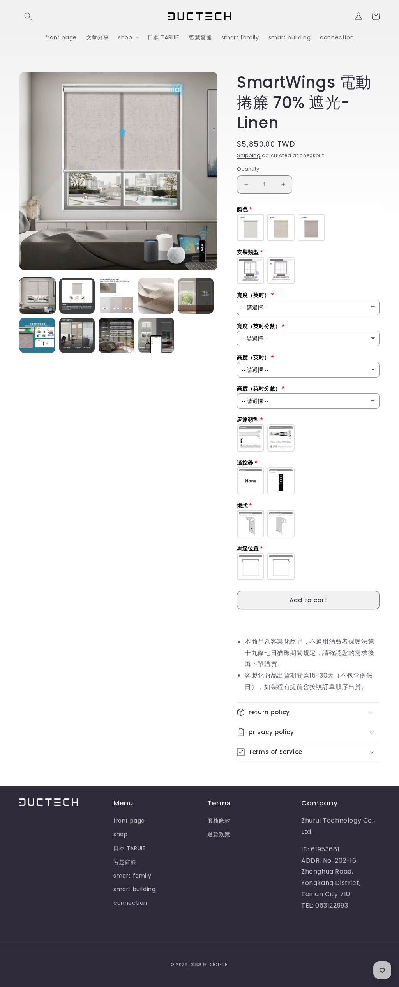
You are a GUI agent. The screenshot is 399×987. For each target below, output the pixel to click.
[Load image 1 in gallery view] (37, 296)
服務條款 (218, 821)
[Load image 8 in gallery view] (116, 335)
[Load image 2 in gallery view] (77, 296)
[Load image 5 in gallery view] (196, 296)
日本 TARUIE (129, 848)
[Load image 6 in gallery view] (37, 335)
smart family (132, 875)
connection (130, 903)
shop (120, 834)
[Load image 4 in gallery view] (156, 296)
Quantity (248, 169)
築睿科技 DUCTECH (209, 965)
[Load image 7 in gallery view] (77, 335)
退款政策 (218, 834)
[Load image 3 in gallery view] (116, 296)
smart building (134, 889)
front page (129, 821)
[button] (28, 16)
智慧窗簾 (124, 862)
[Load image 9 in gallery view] (156, 335)
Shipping (249, 155)
